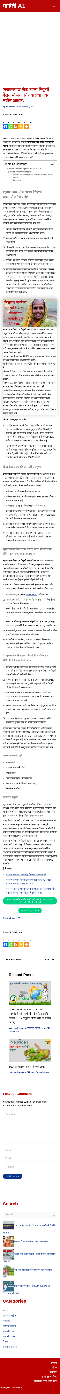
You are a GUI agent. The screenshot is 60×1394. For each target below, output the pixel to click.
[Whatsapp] (10, 123)
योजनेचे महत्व (17, 180)
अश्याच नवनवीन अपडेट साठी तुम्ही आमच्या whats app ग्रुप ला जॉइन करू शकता (30, 900)
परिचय (54, 1363)
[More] (26, 123)
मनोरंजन (6, 1321)
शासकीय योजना (34, 1028)
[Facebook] (5, 123)
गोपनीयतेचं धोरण (49, 1376)
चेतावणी (53, 1372)
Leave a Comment (18, 1028)
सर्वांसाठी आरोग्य (10, 1347)
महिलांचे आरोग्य (9, 1326)
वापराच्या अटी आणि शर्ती (45, 1381)
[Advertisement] (30, 43)
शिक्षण (5, 1341)
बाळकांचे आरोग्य (9, 1316)
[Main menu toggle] (54, 6)
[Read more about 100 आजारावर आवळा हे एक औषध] (30, 1050)
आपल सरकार (31, 594)
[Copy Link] (20, 123)
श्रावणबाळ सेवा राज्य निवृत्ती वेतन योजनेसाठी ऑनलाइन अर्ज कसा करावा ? (33, 176)
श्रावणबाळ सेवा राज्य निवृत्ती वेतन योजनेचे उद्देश (24, 168)
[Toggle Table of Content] (50, 164)
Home (43, 1028)
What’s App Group (30, 910)
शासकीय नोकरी (9, 1331)
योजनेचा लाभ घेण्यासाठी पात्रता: (21, 172)
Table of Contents (16, 163)
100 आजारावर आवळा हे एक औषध (27, 1066)
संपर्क (54, 1367)
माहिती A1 (14, 5)
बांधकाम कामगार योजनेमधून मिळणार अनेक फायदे (26, 874)
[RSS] (15, 123)
